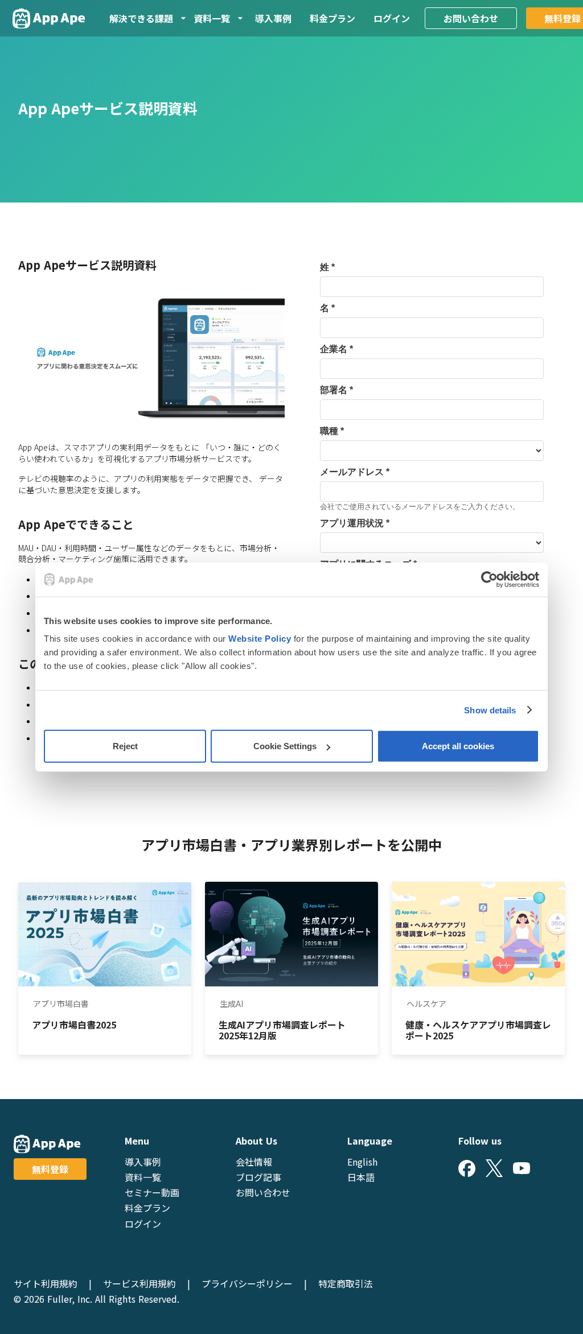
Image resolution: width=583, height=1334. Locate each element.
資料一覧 (143, 1177)
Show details (490, 710)
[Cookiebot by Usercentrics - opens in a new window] (489, 579)
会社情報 (254, 1161)
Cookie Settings (285, 746)
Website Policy (259, 638)
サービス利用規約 (139, 1283)
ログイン (391, 18)
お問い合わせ (471, 18)
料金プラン (332, 18)
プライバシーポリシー (247, 1283)
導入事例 (273, 18)
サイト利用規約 (45, 1283)
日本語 (361, 1177)
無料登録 (50, 1169)
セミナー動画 (152, 1192)
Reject (125, 746)
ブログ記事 (258, 1177)
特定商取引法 (345, 1283)
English (362, 1161)
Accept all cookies (458, 746)
